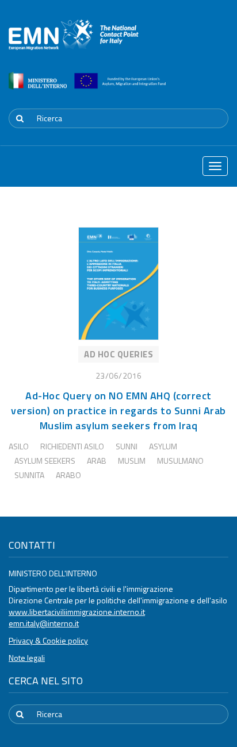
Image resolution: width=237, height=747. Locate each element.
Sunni (126, 446)
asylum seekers (44, 461)
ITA (194, 88)
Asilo (19, 446)
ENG (221, 88)
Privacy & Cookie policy (48, 640)
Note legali (27, 658)
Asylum (163, 446)
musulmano (180, 461)
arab (96, 461)
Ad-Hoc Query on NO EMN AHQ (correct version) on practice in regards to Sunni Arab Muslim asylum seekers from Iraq (118, 410)
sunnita (29, 475)
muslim (132, 461)
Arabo (68, 475)
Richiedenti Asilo (72, 446)
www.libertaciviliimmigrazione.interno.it (77, 612)
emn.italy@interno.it (44, 623)
